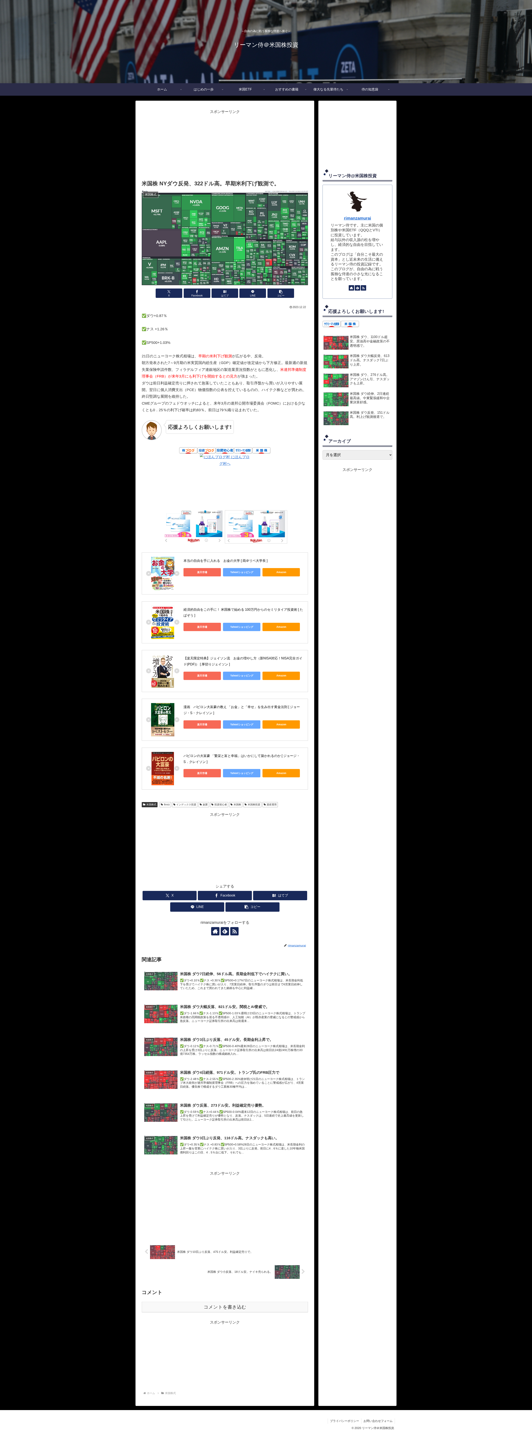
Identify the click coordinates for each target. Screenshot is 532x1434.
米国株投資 (254, 804)
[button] (280, 293)
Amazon (281, 572)
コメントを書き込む (225, 1307)
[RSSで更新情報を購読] (234, 931)
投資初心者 (220, 804)
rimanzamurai (357, 218)
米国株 (237, 804)
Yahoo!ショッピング (241, 572)
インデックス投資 (186, 804)
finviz (167, 804)
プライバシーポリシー (344, 1421)
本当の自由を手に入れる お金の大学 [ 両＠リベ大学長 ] (225, 560)
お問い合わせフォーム (378, 1421)
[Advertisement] (225, 144)
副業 (205, 804)
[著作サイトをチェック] (215, 931)
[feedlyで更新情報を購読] (225, 931)
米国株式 (151, 804)
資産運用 (272, 804)
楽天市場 (202, 572)
